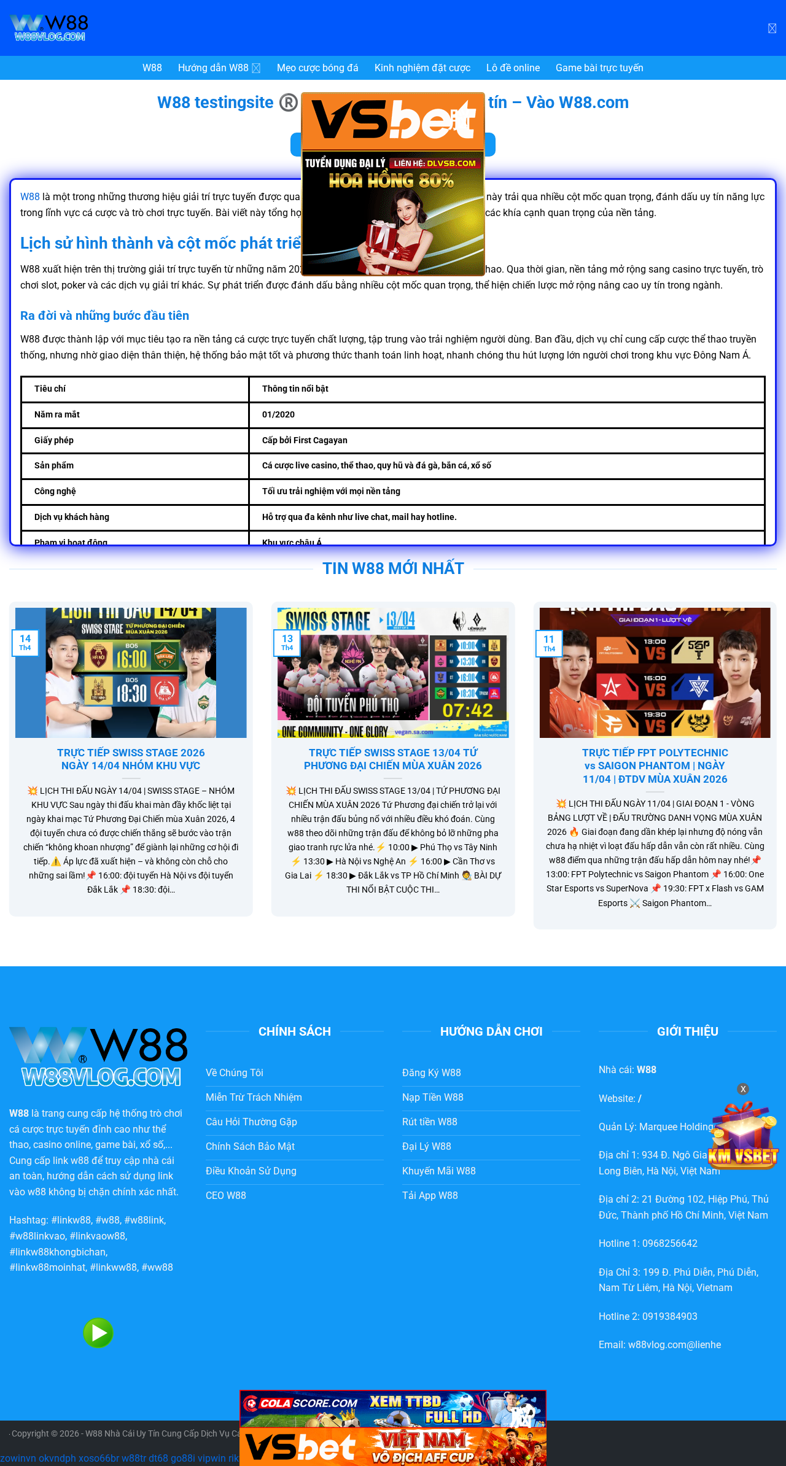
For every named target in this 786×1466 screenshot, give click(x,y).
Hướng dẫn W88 (213, 68)
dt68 (158, 1458)
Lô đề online (513, 68)
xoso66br (99, 1458)
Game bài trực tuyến (600, 68)
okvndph (57, 1458)
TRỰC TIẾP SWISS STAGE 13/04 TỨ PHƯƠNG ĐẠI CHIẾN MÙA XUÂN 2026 (393, 759)
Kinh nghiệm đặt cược (422, 68)
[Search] (772, 27)
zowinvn (18, 1458)
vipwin (212, 1458)
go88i (183, 1458)
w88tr (134, 1458)
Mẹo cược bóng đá (318, 68)
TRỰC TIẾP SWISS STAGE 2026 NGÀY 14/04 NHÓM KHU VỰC (131, 759)
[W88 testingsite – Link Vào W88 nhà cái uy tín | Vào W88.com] (101, 28)
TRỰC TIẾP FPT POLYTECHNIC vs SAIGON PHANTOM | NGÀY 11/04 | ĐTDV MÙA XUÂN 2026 (655, 766)
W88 (152, 68)
